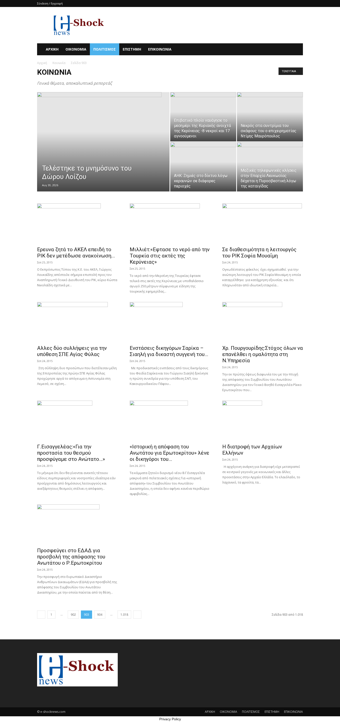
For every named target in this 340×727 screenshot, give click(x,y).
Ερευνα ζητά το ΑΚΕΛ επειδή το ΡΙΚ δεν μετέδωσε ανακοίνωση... (76, 252)
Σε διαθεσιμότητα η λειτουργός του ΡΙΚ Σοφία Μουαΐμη (259, 252)
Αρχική (42, 63)
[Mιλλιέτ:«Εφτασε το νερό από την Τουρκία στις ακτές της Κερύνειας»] (170, 223)
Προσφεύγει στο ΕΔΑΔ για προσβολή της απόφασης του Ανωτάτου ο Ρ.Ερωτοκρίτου (71, 556)
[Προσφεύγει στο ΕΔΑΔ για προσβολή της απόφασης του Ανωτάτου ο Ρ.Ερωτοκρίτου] (77, 524)
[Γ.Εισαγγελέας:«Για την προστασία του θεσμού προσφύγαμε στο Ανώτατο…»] (77, 420)
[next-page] (137, 614)
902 (73, 614)
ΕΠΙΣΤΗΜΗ (132, 49)
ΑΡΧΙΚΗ (52, 49)
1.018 (124, 614)
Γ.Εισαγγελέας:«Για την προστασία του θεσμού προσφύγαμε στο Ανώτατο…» (71, 453)
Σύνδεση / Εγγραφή (50, 3)
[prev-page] (41, 614)
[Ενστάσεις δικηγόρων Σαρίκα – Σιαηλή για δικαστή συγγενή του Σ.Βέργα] (170, 322)
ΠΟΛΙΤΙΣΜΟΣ (104, 49)
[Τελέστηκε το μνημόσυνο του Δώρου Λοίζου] (103, 133)
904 (99, 614)
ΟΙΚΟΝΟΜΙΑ (75, 49)
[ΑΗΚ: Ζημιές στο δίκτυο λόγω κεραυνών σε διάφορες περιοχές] (203, 166)
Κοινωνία (59, 63)
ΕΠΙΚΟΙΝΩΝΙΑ (159, 49)
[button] (297, 49)
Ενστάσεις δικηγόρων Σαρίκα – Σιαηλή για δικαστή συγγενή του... (169, 351)
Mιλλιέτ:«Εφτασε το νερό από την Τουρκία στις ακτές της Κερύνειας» (170, 255)
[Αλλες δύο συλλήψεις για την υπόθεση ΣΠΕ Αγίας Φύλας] (77, 322)
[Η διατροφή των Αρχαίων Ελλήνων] (262, 420)
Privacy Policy (170, 719)
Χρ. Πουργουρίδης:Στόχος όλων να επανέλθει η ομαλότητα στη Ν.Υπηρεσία (262, 354)
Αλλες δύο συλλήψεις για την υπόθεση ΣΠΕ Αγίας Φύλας (72, 351)
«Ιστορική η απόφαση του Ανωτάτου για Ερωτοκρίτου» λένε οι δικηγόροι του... (169, 453)
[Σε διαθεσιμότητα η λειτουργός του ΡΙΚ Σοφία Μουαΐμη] (262, 223)
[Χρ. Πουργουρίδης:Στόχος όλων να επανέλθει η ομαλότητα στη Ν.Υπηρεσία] (262, 322)
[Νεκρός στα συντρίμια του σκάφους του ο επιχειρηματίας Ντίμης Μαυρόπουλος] (270, 116)
